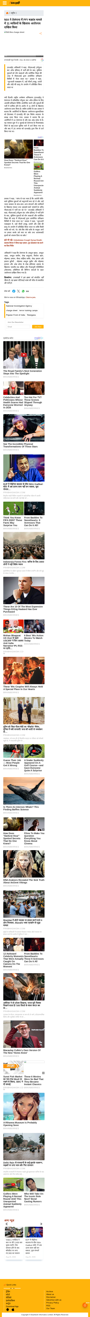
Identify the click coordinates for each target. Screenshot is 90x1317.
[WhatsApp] (40, 51)
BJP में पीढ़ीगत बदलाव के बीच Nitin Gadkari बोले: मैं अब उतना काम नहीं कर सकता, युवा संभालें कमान (34, 1246)
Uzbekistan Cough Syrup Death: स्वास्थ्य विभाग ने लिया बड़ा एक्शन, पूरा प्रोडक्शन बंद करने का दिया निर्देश (23, 243)
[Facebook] (40, 41)
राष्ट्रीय (13, 13)
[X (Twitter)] (40, 46)
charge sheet (11, 310)
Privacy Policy (52, 1303)
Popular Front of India (15, 315)
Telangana (31, 315)
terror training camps (28, 310)
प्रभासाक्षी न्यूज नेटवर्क (11, 60)
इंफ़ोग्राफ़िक (10, 1300)
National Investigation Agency (19, 306)
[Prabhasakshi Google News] (42, 60)
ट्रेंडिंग (8, 1291)
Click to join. (30, 297)
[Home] (7, 13)
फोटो (8, 1294)
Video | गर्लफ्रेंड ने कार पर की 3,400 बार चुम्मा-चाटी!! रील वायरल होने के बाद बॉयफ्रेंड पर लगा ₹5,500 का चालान (14, 1246)
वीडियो (8, 1297)
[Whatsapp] (23, 292)
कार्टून (8, 1303)
